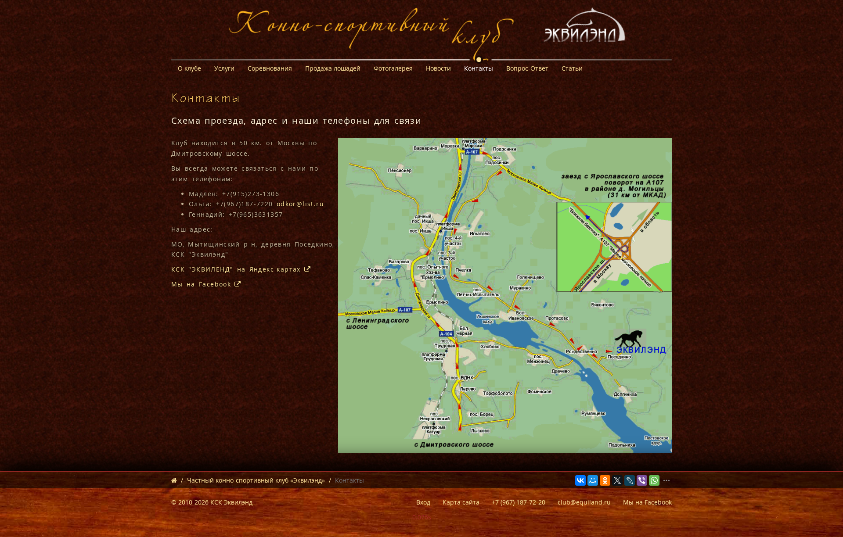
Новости (438, 68)
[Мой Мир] (592, 480)
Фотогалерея (393, 68)
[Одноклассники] (605, 480)
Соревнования (270, 68)
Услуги (224, 68)
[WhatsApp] (654, 480)
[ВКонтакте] (580, 480)
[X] (617, 480)
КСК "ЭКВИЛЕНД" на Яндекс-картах (237, 269)
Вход (423, 502)
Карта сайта (461, 502)
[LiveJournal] (629, 480)
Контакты (478, 68)
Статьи (572, 68)
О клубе (189, 68)
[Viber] (642, 480)
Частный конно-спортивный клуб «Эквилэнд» (256, 480)
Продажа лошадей (332, 68)
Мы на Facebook (202, 284)
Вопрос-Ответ (527, 68)
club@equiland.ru (584, 502)
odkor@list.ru (300, 204)
